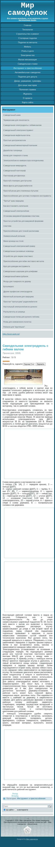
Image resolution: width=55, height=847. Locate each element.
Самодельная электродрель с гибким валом (22, 125)
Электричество (28, 55)
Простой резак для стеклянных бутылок (20, 191)
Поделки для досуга (27, 77)
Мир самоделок (28, 9)
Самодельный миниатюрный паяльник (20, 145)
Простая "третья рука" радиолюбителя (20, 302)
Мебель (27, 47)
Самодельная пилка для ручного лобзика (21, 317)
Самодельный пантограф (14, 171)
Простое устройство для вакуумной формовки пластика (23, 223)
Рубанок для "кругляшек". (14, 327)
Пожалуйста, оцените (12, 364)
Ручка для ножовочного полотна (17, 322)
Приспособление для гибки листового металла (23, 261)
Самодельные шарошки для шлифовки (20, 271)
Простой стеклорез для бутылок (17, 181)
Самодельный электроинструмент (18, 130)
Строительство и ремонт (27, 34)
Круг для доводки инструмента (16, 266)
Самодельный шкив (11, 115)
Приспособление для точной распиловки (21, 231)
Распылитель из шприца (14, 312)
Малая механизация (27, 59)
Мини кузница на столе (13, 241)
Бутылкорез (8, 286)
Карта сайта (27, 102)
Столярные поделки (27, 38)
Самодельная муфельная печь (16, 135)
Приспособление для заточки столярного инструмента (27, 196)
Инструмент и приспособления (27, 68)
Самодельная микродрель (14, 166)
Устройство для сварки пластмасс (18, 256)
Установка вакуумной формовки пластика (21, 216)
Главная (27, 25)
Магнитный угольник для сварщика (18, 297)
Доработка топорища (12, 150)
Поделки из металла (27, 42)
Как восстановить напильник (15, 206)
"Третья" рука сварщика (13, 201)
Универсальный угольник (14, 236)
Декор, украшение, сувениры (27, 81)
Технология (27, 29)
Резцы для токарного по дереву (17, 281)
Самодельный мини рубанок (15, 276)
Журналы (27, 94)
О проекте (27, 98)
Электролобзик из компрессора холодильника (23, 160)
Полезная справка (27, 89)
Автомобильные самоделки (27, 72)
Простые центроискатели (14, 140)
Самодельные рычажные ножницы (18, 251)
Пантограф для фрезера (14, 176)
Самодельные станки (27, 64)
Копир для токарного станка (15, 155)
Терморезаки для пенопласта (16, 120)
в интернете (22, 810)
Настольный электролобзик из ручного (20, 307)
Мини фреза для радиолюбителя (17, 186)
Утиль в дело (27, 51)
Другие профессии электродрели (17, 292)
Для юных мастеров (27, 85)
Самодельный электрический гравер (19, 246)
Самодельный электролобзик (16, 211)
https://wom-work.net (11, 334)
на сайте (10, 810)
